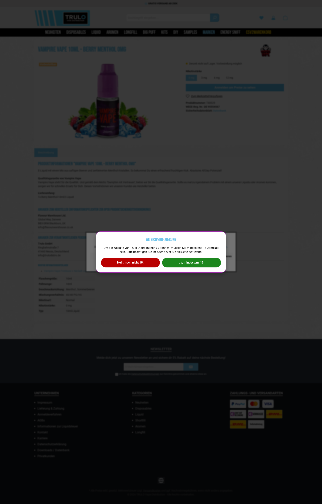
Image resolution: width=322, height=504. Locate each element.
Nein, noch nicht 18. (130, 262)
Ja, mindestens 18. (191, 262)
